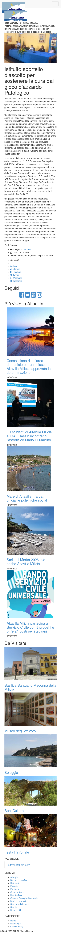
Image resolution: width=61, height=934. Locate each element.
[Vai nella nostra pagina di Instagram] (39, 296)
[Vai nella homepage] (13, 4)
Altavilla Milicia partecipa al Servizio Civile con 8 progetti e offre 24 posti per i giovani (30, 627)
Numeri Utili (15, 910)
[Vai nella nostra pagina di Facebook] (21, 296)
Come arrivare (17, 892)
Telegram (17, 280)
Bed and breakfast (19, 880)
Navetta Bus (16, 895)
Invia (14, 265)
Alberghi (14, 877)
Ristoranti (14, 883)
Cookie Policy (16, 926)
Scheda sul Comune (19, 904)
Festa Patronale (16, 852)
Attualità (27, 249)
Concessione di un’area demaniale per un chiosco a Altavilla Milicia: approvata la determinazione (29, 366)
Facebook (17, 271)
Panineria (14, 889)
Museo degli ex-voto (20, 730)
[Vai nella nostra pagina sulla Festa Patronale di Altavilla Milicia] (30, 830)
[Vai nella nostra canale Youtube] (33, 296)
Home (13, 920)
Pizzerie (14, 886)
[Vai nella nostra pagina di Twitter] (27, 296)
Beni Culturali (14, 810)
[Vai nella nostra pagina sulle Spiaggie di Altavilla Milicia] (30, 750)
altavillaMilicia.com (19, 865)
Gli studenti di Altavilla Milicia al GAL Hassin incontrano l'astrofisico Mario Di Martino (29, 435)
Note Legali (15, 923)
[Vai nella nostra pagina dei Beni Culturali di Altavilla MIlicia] (30, 791)
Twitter (15, 274)
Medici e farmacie (18, 901)
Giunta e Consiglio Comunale (24, 898)
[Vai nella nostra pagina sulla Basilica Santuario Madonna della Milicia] (30, 663)
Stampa (16, 268)
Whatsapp (17, 277)
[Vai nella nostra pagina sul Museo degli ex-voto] (30, 709)
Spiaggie (11, 772)
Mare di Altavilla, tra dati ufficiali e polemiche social (27, 498)
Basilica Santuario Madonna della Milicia (30, 687)
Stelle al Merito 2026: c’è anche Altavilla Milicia (26, 561)
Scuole (13, 907)
